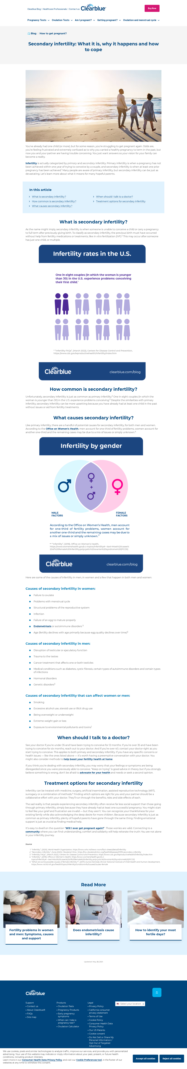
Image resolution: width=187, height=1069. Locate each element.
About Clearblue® (36, 1010)
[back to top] (157, 992)
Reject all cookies (172, 1058)
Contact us (74, 9)
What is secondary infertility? (49, 196)
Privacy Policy (96, 1006)
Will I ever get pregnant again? (85, 828)
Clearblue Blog (34, 9)
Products (61, 1002)
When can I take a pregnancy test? (67, 1021)
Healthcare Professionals (55, 9)
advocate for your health (95, 772)
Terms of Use (95, 1016)
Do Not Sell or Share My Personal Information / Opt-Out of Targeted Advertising (101, 1041)
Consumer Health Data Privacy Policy (101, 1025)
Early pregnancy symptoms (66, 1015)
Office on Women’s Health (62, 428)
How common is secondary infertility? (54, 201)
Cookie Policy (96, 1020)
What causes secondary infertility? (52, 206)
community (33, 831)
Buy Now (152, 8)
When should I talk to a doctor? (114, 196)
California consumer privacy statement (99, 1011)
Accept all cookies (145, 1058)
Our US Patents (97, 1030)
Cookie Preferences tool (89, 1060)
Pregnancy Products (68, 1010)
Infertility (31, 163)
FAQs (30, 1013)
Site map (31, 1017)
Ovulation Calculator (68, 1026)
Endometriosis (42, 626)
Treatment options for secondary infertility (121, 201)
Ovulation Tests (66, 1006)
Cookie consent (97, 1033)
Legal (90, 1002)
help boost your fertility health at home (88, 759)
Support (30, 1002)
